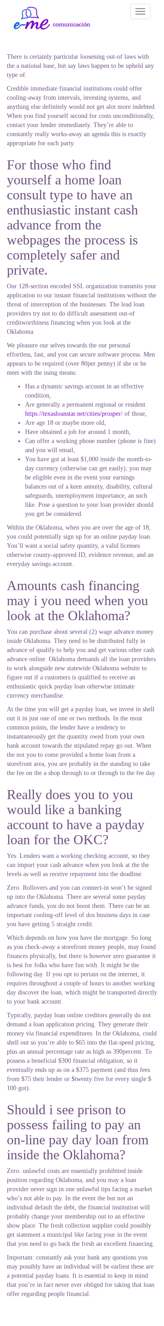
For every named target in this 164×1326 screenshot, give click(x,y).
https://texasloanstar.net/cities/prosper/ (74, 413)
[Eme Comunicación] (52, 18)
